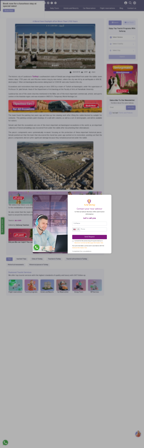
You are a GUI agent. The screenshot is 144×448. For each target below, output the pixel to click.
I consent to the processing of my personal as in (88, 242)
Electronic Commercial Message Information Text (88, 243)
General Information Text (79, 248)
